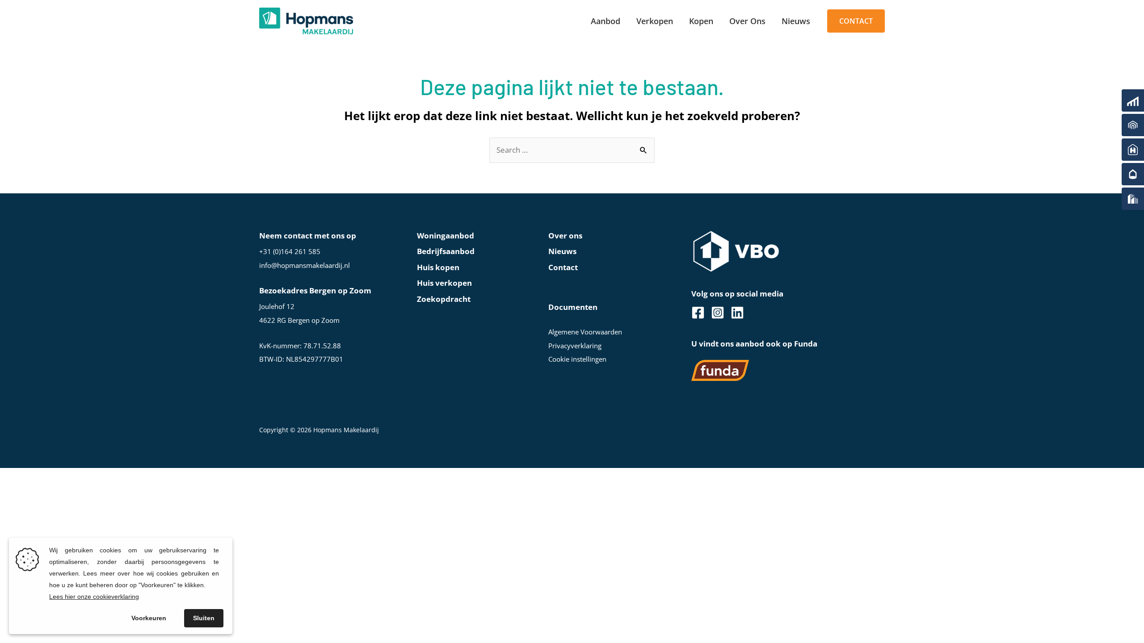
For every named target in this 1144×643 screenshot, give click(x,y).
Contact (563, 267)
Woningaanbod (445, 235)
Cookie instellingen (577, 359)
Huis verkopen (444, 283)
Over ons (565, 235)
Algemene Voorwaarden (585, 331)
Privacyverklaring (574, 345)
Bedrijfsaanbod (446, 251)
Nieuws (562, 251)
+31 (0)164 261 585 (289, 251)
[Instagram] (717, 312)
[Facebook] (698, 312)
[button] (856, 21)
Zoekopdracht (444, 299)
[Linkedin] (737, 312)
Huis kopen (438, 267)
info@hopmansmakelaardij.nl (304, 265)
